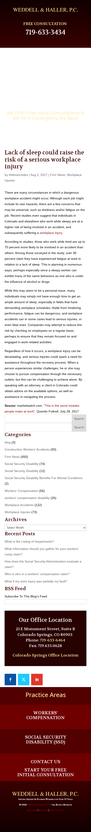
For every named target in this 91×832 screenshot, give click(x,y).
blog (8, 442)
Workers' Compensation (21, 491)
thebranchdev (18, 175)
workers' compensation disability (27, 498)
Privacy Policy (56, 810)
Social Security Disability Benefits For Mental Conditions (43, 478)
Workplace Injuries (17, 512)
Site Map (43, 810)
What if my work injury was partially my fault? (36, 581)
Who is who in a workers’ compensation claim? (37, 574)
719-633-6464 (52, 640)
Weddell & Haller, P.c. (45, 9)
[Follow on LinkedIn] (37, 679)
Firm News (57, 175)
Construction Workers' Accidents (27, 449)
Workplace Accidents (19, 505)
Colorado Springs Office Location (45, 655)
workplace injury (51, 233)
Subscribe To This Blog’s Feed (26, 596)
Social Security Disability (21, 464)
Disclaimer (32, 810)
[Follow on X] (23, 679)
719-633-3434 (45, 32)
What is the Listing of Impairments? (29, 541)
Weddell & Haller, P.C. (38, 804)
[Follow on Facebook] (10, 679)
